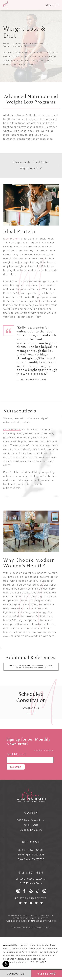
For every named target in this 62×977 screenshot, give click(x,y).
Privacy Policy (43, 927)
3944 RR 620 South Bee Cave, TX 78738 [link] (31, 851)
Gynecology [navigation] (20, 44)
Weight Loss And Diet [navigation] (15, 46)
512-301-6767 (38, 962)
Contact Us (31, 708)
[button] (5, 964)
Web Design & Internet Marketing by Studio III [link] (31, 921)
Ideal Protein (11, 238)
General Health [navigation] (39, 44)
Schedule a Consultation (31, 697)
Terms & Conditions (22, 927)
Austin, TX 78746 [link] (31, 821)
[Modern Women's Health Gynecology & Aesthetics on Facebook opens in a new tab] (24, 890)
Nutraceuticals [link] (21, 162)
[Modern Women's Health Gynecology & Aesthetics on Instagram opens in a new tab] (18, 890)
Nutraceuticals (12, 429)
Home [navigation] (6, 44)
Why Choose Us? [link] (31, 168)
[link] (31, 872)
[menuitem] (18, 890)
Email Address (16, 754)
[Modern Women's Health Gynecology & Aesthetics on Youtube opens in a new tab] (31, 890)
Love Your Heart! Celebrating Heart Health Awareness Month (31, 666)
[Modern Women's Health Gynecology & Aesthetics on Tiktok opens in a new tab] (37, 890)
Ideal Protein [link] (42, 162)
